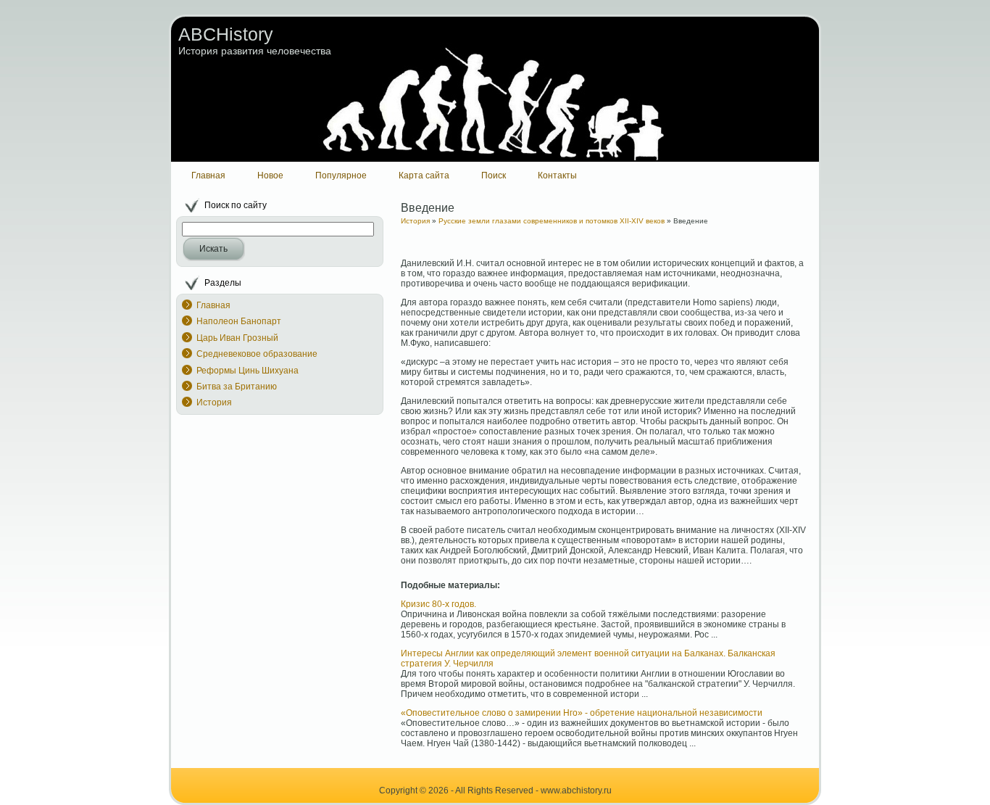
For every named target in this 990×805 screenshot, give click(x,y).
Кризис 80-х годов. (438, 604)
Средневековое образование (256, 354)
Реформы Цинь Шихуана (247, 371)
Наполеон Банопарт (238, 321)
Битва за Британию (236, 386)
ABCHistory (225, 34)
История (214, 402)
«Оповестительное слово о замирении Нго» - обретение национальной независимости (581, 713)
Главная (213, 305)
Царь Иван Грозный (237, 338)
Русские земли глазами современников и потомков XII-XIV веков (551, 221)
